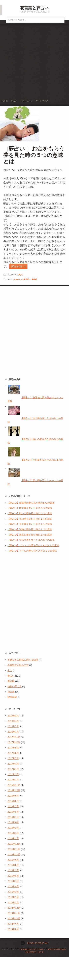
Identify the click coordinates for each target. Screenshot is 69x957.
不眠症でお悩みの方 (18, 665)
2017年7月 (13, 758)
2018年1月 (13, 731)
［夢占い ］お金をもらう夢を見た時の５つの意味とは (34, 155)
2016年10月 (14, 790)
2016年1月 (13, 838)
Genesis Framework (56, 949)
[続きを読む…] (18, 266)
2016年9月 (13, 795)
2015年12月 (14, 843)
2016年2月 (13, 833)
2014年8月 (13, 929)
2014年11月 (14, 913)
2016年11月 (14, 784)
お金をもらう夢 (19, 279)
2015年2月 (13, 897)
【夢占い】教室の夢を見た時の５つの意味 (30, 534)
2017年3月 (13, 769)
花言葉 (5, 101)
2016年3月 (13, 827)
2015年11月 (14, 849)
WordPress (31, 952)
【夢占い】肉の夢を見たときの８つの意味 (30, 508)
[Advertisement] (34, 60)
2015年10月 (14, 854)
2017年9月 (13, 747)
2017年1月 (13, 779)
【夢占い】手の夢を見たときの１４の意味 (30, 518)
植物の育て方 (15, 686)
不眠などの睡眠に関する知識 (23, 659)
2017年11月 (14, 736)
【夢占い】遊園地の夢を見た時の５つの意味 (31, 502)
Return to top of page (38, 943)
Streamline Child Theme (32, 949)
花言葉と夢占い (34, 7)
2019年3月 (13, 726)
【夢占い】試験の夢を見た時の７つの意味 (30, 529)
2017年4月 (13, 763)
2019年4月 (13, 720)
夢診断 (34, 279)
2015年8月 (13, 865)
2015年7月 (13, 870)
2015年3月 (13, 891)
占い (10, 670)
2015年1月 (13, 902)
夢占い (14, 101)
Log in (41, 952)
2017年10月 (14, 742)
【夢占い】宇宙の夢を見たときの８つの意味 (31, 540)
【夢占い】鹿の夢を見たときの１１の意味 (30, 524)
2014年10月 (14, 918)
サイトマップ (42, 101)
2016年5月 (13, 817)
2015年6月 (13, 875)
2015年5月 (13, 881)
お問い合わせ (26, 101)
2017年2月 (13, 774)
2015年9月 (13, 859)
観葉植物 (12, 697)
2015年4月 (13, 886)
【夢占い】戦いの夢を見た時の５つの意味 (30, 513)
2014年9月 (13, 923)
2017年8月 (13, 752)
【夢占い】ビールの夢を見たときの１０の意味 (32, 550)
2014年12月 (14, 907)
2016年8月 (13, 801)
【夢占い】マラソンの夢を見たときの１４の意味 (33, 545)
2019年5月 (13, 715)
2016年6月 (13, 811)
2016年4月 (13, 822)
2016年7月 (13, 806)
